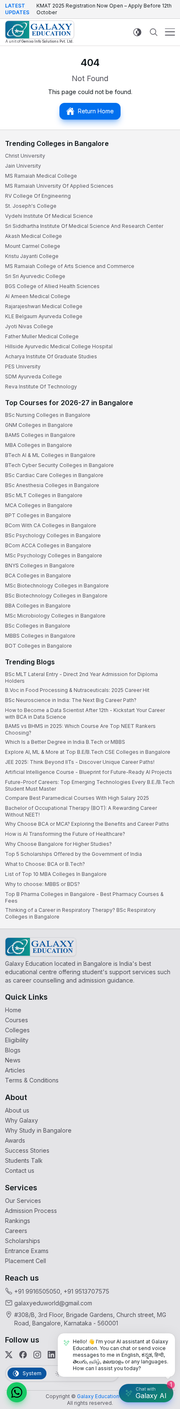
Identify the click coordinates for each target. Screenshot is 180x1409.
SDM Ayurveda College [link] (33, 376)
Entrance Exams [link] (27, 1250)
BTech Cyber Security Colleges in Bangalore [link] (59, 465)
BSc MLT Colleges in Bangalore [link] (43, 495)
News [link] (13, 1060)
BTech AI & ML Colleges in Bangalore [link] (50, 455)
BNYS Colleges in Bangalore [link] (40, 565)
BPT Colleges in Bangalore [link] (38, 515)
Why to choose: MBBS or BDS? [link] (42, 884)
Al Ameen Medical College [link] (37, 296)
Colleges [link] (17, 1030)
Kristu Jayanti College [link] (32, 256)
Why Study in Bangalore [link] (38, 1130)
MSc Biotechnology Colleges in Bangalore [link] (57, 585)
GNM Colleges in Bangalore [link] (39, 425)
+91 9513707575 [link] (86, 1291)
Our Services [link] (23, 1200)
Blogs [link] (13, 1050)
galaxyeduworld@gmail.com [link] (53, 1303)
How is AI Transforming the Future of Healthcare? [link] (65, 834)
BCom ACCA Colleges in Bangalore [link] (48, 545)
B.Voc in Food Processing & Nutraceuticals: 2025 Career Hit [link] (77, 690)
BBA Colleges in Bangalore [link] (38, 605)
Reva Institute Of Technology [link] (41, 386)
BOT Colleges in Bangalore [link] (38, 646)
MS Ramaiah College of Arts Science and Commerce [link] (69, 266)
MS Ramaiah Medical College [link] (41, 176)
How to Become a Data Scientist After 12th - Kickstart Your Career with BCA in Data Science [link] (85, 713)
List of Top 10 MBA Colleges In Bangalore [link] (56, 874)
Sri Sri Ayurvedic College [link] (35, 276)
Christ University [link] (25, 156)
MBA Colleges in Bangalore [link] (38, 445)
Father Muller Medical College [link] (42, 336)
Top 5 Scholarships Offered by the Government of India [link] (73, 854)
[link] (39, 31)
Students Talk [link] (24, 1160)
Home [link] (13, 1009)
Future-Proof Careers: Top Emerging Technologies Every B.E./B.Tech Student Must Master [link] (90, 785)
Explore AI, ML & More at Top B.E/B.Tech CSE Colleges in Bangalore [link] (87, 752)
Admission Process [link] (31, 1210)
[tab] (27, 1373)
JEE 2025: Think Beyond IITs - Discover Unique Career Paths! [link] (79, 762)
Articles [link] (15, 1070)
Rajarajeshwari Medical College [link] (43, 306)
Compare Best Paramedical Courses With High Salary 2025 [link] (77, 798)
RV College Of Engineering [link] (38, 196)
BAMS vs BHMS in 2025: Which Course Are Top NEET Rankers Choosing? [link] (80, 729)
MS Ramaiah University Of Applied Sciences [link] (59, 186)
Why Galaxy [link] (21, 1120)
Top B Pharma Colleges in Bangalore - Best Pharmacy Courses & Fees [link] (84, 897)
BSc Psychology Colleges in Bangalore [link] (53, 535)
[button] (17, 1392)
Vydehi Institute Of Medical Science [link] (49, 216)
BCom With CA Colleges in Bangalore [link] (50, 525)
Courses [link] (16, 1020)
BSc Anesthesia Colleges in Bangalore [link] (52, 485)
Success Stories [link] (27, 1150)
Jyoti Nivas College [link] (29, 326)
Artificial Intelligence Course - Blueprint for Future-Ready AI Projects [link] (88, 772)
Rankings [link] (17, 1220)
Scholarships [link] (22, 1240)
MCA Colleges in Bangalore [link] (38, 505)
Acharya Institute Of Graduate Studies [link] (51, 356)
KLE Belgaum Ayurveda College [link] (43, 316)
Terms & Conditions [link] (32, 1080)
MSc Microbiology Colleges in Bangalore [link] (55, 616)
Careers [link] (16, 1230)
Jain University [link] (23, 166)
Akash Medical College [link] (33, 236)
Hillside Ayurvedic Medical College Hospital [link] (59, 346)
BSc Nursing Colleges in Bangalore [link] (47, 415)
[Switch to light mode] (137, 32)
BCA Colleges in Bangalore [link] (38, 575)
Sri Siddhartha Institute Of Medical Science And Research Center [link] (84, 226)
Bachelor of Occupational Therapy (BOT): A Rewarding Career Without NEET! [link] (81, 811)
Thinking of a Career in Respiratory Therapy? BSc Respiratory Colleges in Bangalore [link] (80, 913)
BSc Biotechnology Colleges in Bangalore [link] (56, 595)
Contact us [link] (19, 1170)
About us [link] (17, 1110)
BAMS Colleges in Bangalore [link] (40, 435)
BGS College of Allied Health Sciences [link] (52, 286)
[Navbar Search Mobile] (153, 32)
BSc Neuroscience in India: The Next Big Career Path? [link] (70, 700)
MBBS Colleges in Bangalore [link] (40, 636)
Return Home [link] (96, 111)
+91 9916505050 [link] (37, 1291)
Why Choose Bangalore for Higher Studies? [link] (58, 844)
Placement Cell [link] (25, 1260)
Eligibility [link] (16, 1040)
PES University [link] (23, 366)
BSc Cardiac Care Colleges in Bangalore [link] (54, 475)
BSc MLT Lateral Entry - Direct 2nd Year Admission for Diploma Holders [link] (81, 677)
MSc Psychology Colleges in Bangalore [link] (53, 555)
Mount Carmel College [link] (32, 246)
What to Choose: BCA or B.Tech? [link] (45, 864)
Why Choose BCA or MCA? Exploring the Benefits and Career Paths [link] (87, 824)
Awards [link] (15, 1140)
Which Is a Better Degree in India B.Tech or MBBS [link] (65, 742)
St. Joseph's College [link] (31, 206)
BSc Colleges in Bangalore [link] (37, 626)
